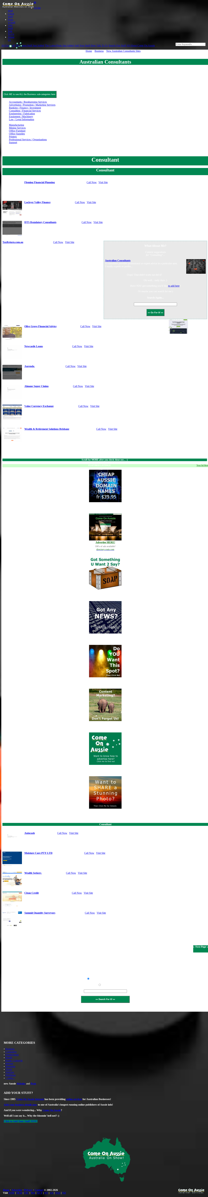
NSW (11, 1192)
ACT (39, 1192)
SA (51, 1192)
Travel (8, 1069)
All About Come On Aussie (140, 45)
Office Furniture (17, 130)
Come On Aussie (52, 1110)
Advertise (16, 1190)
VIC (26, 1192)
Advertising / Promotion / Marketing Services (32, 104)
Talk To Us (102, 45)
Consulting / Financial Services (25, 110)
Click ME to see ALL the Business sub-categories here (29, 94)
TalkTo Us (11, 33)
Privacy (28, 1190)
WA (33, 1192)
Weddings (10, 1075)
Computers (11, 1051)
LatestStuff (11, 15)
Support (13, 142)
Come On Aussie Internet (30, 1099)
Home (89, 51)
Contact (39, 1190)
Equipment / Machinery (21, 116)
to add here (174, 285)
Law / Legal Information (21, 119)
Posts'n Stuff (11, 21)
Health (8, 1057)
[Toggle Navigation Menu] (35, 2)
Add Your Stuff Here (85, 45)
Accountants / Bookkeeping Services (28, 102)
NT (46, 1192)
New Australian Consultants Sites (123, 51)
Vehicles (9, 1072)
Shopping (10, 1066)
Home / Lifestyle (14, 1060)
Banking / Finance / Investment (25, 107)
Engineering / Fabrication (22, 113)
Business (99, 51)
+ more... (10, 1078)
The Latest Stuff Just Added (30, 45)
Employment (12, 1054)
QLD (19, 1192)
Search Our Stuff (117, 45)
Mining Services (17, 127)
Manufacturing (16, 125)
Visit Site (103, 182)
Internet (9, 1063)
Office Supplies (17, 133)
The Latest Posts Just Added (59, 45)
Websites (21, 1083)
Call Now (92, 182)
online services (74, 1099)
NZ (64, 1192)
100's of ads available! (105, 546)
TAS (57, 1192)
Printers (13, 136)
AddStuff (10, 27)
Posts (33, 1083)
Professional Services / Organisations (28, 139)
